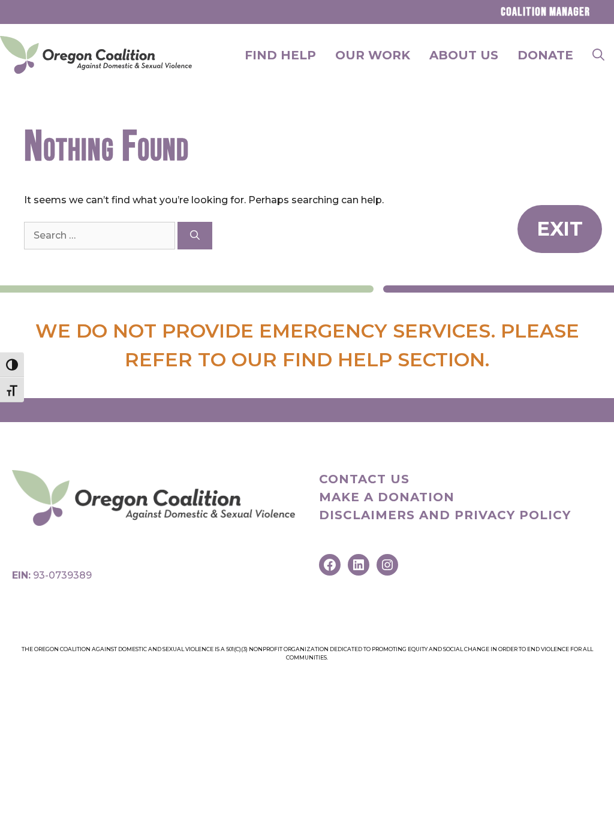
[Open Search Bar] (598, 55)
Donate (545, 55)
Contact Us (364, 479)
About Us (463, 55)
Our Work (372, 55)
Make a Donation (387, 497)
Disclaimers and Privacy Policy (445, 515)
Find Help (280, 55)
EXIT (560, 228)
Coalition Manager (545, 12)
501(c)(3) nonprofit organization (277, 649)
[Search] (194, 235)
